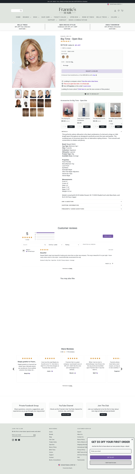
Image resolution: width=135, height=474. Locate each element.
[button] (62, 127)
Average (65, 65)
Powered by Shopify (67, 468)
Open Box (74, 17)
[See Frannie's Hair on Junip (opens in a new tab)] (70, 268)
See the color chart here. (90, 81)
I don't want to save (110, 462)
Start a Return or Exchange (84, 442)
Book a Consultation (78, 20)
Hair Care (45, 17)
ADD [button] (71, 126)
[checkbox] (88, 244)
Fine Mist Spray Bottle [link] (115, 118)
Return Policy (81, 439)
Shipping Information (83, 444)
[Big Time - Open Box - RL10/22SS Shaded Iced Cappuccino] (24, 334)
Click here (81, 89)
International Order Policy (84, 447)
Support (52, 20)
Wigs (35, 17)
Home (18, 17)
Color (67, 51)
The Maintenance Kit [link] (99, 118)
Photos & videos (89, 244)
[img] (30, 251)
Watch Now (66, 414)
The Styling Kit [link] (65, 118)
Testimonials (81, 460)
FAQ (78, 457)
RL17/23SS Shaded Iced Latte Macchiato (67, 56)
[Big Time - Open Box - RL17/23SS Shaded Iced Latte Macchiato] (26, 334)
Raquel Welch (66, 36)
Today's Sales (60, 17)
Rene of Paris (88, 17)
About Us (79, 434)
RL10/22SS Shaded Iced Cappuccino (63, 56)
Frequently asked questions (73, 209)
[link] (66, 41)
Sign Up (103, 414)
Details (65, 131)
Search (79, 432)
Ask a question (68, 201)
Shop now (22, 28)
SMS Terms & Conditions (84, 452)
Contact (62, 20)
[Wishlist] (118, 10)
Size (66, 62)
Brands (26, 17)
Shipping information (70, 205)
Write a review (107, 236)
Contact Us (80, 437)
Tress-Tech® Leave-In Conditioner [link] (83, 119)
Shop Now (112, 28)
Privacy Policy (81, 449)
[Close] (132, 439)
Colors (114, 17)
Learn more (87, 86)
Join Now (29, 414)
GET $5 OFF (110, 457)
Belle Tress (102, 17)
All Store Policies (82, 455)
